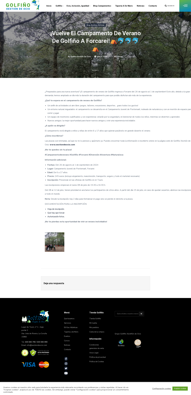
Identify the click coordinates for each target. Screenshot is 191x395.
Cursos (67, 341)
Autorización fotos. (56, 216)
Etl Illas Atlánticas (71, 327)
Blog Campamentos (102, 6)
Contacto (153, 6)
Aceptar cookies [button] (180, 388)
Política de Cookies (96, 361)
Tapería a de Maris (124, 6)
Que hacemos (69, 318)
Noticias (140, 6)
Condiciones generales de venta (96, 347)
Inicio (48, 6)
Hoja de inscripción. (55, 209)
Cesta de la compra (96, 332)
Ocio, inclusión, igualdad (77, 6)
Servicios (67, 323)
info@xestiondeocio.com (37, 345)
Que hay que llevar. (56, 212)
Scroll (95, 70)
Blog (88, 25)
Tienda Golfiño (95, 318)
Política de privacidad (97, 357)
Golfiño (59, 6)
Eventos (94, 25)
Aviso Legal (93, 353)
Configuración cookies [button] (161, 388)
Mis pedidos (94, 327)
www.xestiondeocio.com (62, 144)
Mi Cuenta (93, 323)
